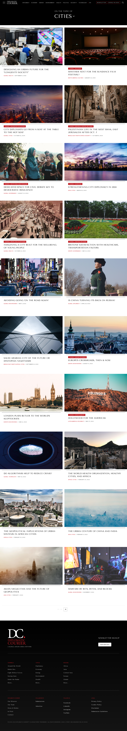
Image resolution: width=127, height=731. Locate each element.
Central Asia (68, 673)
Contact (11, 715)
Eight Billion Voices (15, 673)
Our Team (11, 705)
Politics (66, 2)
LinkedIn (67, 706)
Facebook (67, 703)
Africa (70, 479)
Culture (80, 77)
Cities (10, 135)
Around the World (14, 666)
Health (58, 2)
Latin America (72, 421)
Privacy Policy (96, 701)
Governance (12, 193)
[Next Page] (65, 609)
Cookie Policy (96, 705)
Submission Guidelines (99, 711)
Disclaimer (95, 708)
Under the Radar (13, 679)
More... (10, 683)
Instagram (67, 709)
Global (6, 75)
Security (74, 2)
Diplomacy (25, 2)
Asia (69, 190)
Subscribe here (104, 644)
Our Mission (12, 701)
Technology (83, 2)
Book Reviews (13, 303)
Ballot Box (11, 669)
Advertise (39, 706)
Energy (41, 2)
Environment (50, 2)
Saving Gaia (12, 676)
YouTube (66, 713)
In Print (10, 711)
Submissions (40, 701)
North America (73, 77)
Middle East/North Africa (76, 135)
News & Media (13, 708)
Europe (70, 251)
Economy (34, 2)
